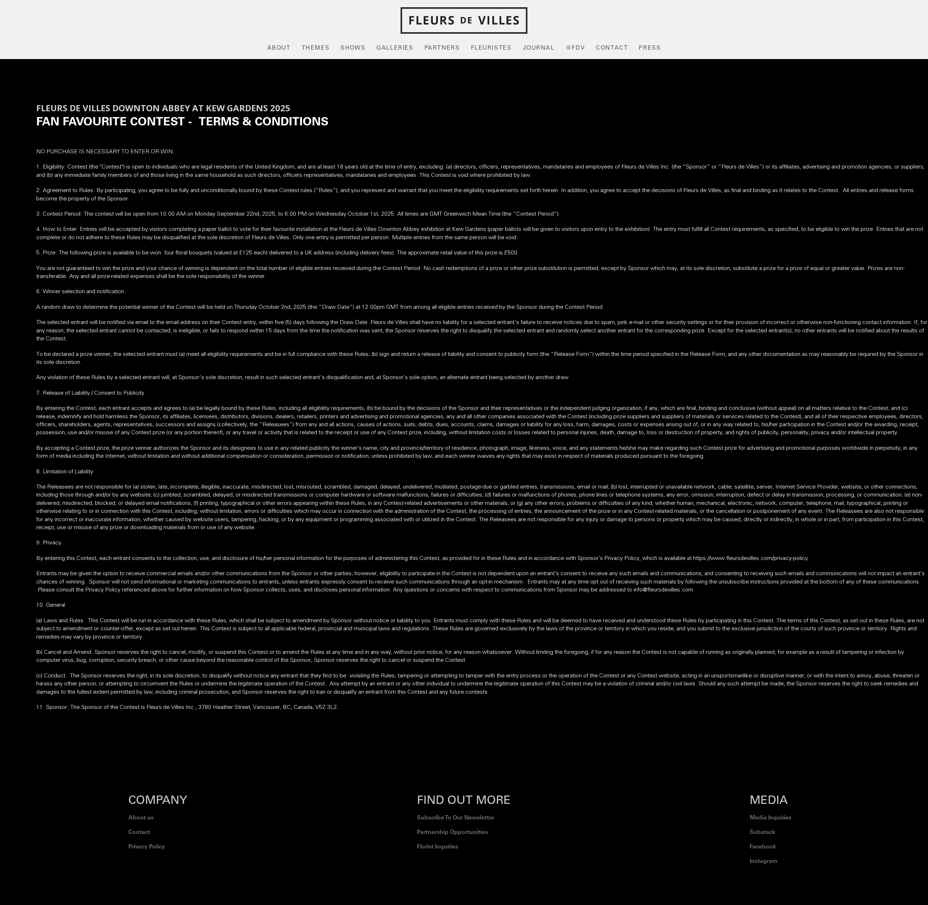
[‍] (770, 880)
